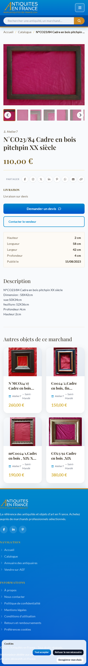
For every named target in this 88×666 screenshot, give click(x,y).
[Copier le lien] (81, 179)
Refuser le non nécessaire (68, 652)
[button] (23, 115)
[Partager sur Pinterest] (57, 179)
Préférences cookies (17, 629)
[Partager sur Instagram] (32, 179)
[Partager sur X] (41, 179)
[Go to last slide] (7, 115)
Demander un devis (41, 209)
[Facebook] (4, 529)
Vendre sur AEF (14, 569)
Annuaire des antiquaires (20, 563)
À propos (10, 590)
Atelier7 (12, 131)
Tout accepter (42, 652)
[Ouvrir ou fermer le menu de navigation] (80, 7)
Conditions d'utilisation (19, 616)
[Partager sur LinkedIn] (49, 179)
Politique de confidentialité (22, 603)
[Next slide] (80, 115)
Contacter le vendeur (22, 221)
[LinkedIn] (13, 529)
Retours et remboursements (22, 623)
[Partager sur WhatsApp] (65, 179)
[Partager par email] (73, 179)
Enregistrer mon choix (70, 659)
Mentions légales (15, 610)
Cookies (8, 643)
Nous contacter (14, 596)
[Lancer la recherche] (79, 21)
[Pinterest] (22, 529)
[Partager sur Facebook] (25, 179)
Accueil (8, 32)
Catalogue (24, 32)
